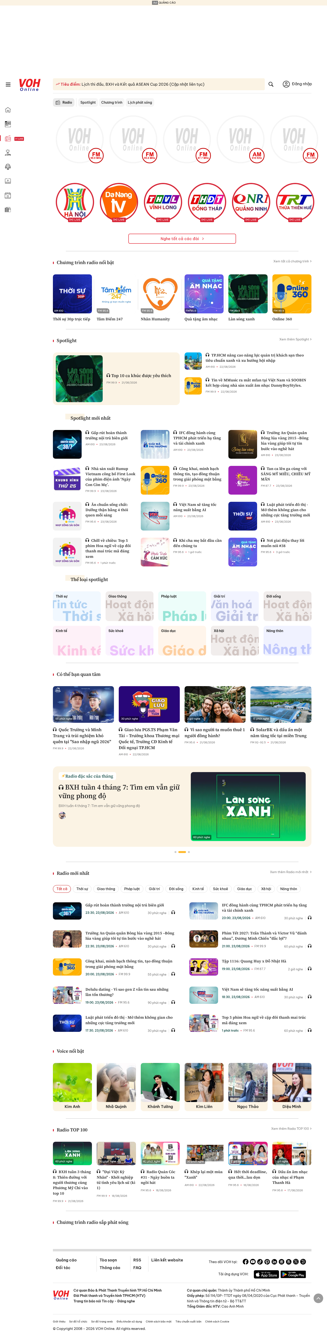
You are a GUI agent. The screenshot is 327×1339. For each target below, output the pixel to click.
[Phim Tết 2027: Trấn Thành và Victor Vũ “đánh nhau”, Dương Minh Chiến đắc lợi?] (203, 939)
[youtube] (253, 1262)
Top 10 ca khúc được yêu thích (141, 376)
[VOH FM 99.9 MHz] (80, 139)
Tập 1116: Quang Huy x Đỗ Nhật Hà (254, 961)
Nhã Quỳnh (116, 1106)
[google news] (281, 1262)
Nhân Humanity (155, 319)
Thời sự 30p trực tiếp (71, 319)
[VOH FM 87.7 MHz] (187, 139)
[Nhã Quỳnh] (116, 1082)
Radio (67, 102)
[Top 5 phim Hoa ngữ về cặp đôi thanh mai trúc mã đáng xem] (203, 1023)
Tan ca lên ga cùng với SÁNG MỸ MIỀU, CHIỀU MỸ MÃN (285, 474)
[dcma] (289, 1262)
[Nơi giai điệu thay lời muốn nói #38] (242, 552)
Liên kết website (167, 1260)
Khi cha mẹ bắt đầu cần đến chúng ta (197, 543)
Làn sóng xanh (241, 319)
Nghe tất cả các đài (180, 238)
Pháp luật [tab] (132, 889)
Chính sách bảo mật (159, 1321)
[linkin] (274, 1262)
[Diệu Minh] (291, 1082)
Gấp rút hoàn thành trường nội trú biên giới (106, 435)
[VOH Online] (61, 1296)
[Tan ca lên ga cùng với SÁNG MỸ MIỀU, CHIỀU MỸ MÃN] (242, 480)
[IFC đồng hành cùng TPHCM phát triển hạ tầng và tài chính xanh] (155, 444)
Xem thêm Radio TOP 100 (290, 1128)
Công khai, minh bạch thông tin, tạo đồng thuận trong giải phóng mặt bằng (197, 474)
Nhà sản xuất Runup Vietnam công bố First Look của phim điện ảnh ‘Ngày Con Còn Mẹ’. (110, 476)
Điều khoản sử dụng (129, 1321)
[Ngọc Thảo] (247, 1082)
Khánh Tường (160, 1106)
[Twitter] (296, 1262)
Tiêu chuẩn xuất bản (188, 1321)
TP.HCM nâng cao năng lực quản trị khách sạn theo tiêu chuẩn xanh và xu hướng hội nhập (255, 357)
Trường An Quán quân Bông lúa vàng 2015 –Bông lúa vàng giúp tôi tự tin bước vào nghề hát (285, 440)
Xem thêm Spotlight (294, 339)
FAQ (137, 1267)
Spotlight (88, 102)
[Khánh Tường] (160, 1082)
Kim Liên (204, 1106)
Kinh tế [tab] (198, 889)
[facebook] (245, 1262)
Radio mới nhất (73, 873)
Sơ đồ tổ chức (78, 1321)
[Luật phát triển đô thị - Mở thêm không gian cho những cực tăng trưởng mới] (242, 516)
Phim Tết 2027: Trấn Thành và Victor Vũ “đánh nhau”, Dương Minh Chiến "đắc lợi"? (264, 935)
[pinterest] (267, 1262)
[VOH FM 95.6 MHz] (133, 139)
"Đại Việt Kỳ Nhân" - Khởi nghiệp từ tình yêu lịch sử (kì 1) (116, 1179)
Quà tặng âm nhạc (201, 319)
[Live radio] (27, 139)
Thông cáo (110, 1267)
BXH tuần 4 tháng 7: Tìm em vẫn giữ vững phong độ (119, 791)
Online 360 (282, 319)
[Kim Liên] (204, 1082)
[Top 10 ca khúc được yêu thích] (79, 378)
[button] (175, 852)
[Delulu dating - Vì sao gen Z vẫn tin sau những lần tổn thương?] (67, 995)
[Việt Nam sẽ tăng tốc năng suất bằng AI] (155, 516)
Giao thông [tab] (106, 889)
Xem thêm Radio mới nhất (289, 872)
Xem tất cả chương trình (291, 261)
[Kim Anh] (72, 1082)
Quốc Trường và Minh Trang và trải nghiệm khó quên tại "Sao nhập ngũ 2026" (82, 736)
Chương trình (111, 102)
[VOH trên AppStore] (266, 1275)
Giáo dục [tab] (244, 889)
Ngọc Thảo (248, 1106)
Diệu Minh (291, 1106)
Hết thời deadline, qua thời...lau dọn (247, 1174)
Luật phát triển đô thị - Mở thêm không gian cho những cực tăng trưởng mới (285, 510)
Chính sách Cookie (217, 1321)
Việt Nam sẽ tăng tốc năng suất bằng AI (194, 507)
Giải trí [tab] (154, 889)
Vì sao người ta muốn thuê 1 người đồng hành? (215, 733)
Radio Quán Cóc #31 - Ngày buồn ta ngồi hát (158, 1177)
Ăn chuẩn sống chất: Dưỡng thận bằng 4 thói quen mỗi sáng (106, 510)
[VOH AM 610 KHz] (241, 139)
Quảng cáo (66, 1260)
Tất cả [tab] (61, 889)
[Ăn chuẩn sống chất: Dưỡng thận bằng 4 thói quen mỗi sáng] (67, 516)
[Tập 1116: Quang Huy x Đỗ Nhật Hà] (203, 967)
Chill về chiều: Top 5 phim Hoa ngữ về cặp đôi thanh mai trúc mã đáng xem (108, 548)
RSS (137, 1260)
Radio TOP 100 (72, 1129)
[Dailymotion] (303, 1262)
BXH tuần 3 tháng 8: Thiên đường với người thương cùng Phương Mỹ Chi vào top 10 (72, 1182)
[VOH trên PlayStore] (293, 1275)
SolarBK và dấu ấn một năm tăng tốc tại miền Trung (278, 733)
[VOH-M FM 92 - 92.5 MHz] (294, 139)
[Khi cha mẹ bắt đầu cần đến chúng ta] (155, 552)
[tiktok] (260, 1262)
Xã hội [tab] (266, 889)
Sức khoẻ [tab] (220, 889)
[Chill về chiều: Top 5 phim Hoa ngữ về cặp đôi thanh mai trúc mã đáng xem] (67, 552)
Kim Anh (72, 1106)
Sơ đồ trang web (102, 1321)
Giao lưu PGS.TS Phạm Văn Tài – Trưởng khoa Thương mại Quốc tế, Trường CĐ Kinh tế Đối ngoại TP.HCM (149, 739)
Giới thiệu (59, 1321)
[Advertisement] (163, 39)
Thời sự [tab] (82, 889)
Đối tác (63, 1267)
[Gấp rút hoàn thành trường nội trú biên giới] (67, 444)
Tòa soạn (108, 1260)
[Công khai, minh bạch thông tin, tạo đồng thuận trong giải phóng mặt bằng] (155, 480)
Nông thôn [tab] (288, 889)
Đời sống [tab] (176, 889)
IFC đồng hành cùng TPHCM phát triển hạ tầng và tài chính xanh (197, 438)
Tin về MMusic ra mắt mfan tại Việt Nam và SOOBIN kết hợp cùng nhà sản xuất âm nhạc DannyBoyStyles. (256, 382)
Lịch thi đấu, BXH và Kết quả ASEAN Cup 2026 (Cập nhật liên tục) (142, 84)
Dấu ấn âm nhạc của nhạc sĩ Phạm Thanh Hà (290, 1177)
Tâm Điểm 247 (110, 319)
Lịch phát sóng (140, 102)
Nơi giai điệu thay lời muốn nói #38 (282, 543)
